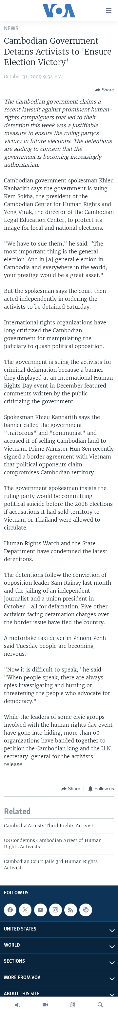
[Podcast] (85, 910)
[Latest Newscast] (18, 1005)
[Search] (100, 1005)
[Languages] (73, 1005)
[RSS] (70, 910)
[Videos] (45, 1005)
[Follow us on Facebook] (10, 910)
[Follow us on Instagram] (55, 910)
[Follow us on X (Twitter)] (25, 910)
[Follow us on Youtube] (40, 910)
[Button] (104, 90)
